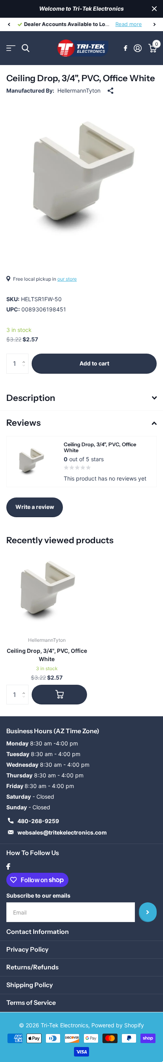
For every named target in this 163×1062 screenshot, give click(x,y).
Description (30, 398)
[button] (8, 24)
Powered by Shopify (117, 1025)
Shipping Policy (29, 985)
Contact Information (37, 931)
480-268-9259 (38, 821)
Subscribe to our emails (38, 895)
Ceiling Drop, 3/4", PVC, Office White (47, 654)
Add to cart (94, 363)
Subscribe (148, 912)
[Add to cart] (59, 694)
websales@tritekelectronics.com (62, 832)
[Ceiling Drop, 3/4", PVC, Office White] (46, 590)
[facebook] (8, 866)
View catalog (10, 48)
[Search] (25, 48)
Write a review (34, 506)
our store (67, 279)
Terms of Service (31, 1002)
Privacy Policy (27, 949)
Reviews (23, 422)
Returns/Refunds (32, 967)
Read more (128, 24)
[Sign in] (137, 48)
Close (154, 9)
